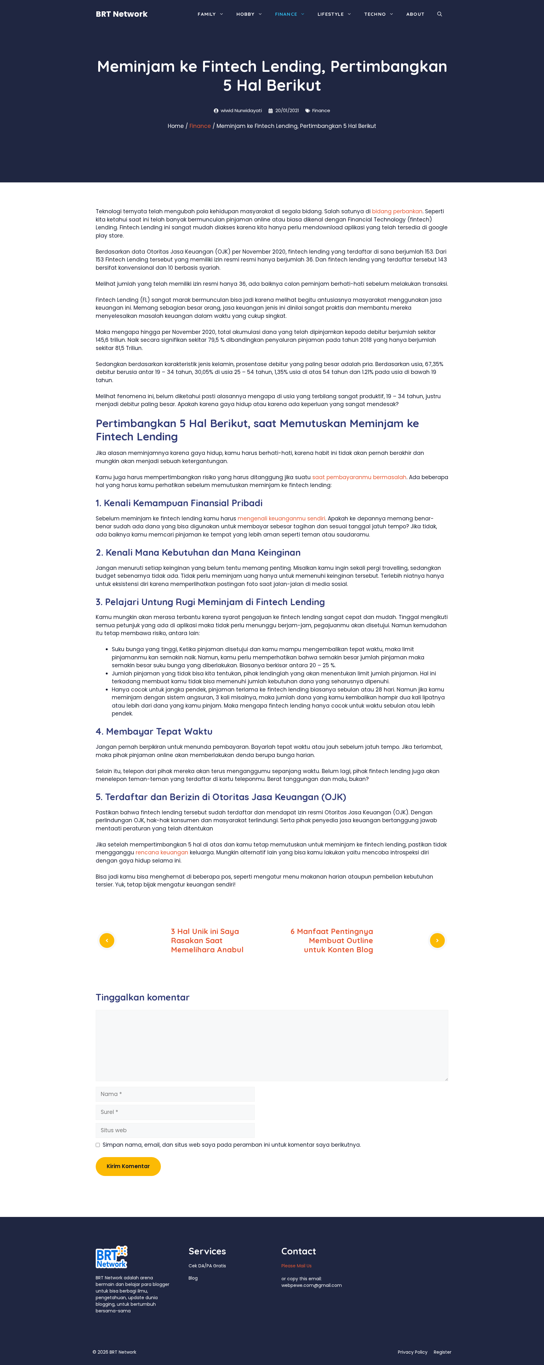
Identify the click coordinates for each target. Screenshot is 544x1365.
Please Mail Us (296, 1266)
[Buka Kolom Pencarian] (439, 14)
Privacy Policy (413, 1352)
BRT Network (122, 14)
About (415, 14)
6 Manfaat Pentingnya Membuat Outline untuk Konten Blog (332, 940)
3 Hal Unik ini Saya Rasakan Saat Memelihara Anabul (207, 940)
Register (442, 1352)
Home (176, 126)
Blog (193, 1278)
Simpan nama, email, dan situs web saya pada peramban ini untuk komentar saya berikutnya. (232, 1145)
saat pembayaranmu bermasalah (359, 477)
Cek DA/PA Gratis (207, 1266)
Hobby (245, 14)
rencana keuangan (162, 852)
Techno (375, 14)
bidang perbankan (397, 211)
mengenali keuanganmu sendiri (281, 518)
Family (207, 14)
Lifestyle (331, 14)
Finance (286, 14)
